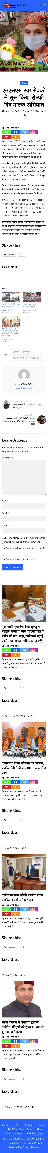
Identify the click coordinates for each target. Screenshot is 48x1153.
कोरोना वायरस (18, 357)
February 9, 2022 (13, 1107)
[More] (15, 137)
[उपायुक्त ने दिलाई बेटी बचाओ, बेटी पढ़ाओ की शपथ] (11, 297)
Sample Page (25, 1129)
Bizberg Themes (31, 1147)
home (42, 1125)
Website (6, 525)
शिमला (24, 83)
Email (5, 513)
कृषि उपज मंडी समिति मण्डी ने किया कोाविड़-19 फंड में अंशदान (22, 897)
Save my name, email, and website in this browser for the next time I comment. (24, 539)
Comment (7, 457)
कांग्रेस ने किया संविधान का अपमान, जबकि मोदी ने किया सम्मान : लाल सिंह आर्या (24, 768)
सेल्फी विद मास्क (34, 357)
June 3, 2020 (11, 975)
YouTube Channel (35, 1133)
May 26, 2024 (11, 848)
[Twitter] (24, 132)
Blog (18, 1125)
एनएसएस (26, 352)
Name (5, 500)
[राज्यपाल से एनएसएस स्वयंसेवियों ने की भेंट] (32, 297)
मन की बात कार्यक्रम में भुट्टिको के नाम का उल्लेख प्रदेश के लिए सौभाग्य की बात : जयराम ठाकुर (11, 332)
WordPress (34, 1143)
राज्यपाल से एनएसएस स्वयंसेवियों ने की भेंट (29, 305)
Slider (39, 1129)
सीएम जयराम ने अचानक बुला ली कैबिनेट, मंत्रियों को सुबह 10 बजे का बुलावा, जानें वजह (23, 1027)
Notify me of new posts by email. (18, 559)
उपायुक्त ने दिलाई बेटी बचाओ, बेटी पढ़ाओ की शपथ (11, 305)
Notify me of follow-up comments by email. (23, 548)
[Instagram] (33, 132)
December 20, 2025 (14, 716)
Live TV (11, 1129)
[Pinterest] (6, 137)
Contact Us (29, 1125)
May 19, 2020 (31, 111)
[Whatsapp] (6, 132)
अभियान (16, 352)
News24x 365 (12, 111)
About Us (6, 1125)
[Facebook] (15, 132)
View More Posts (24, 387)
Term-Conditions (13, 1133)
